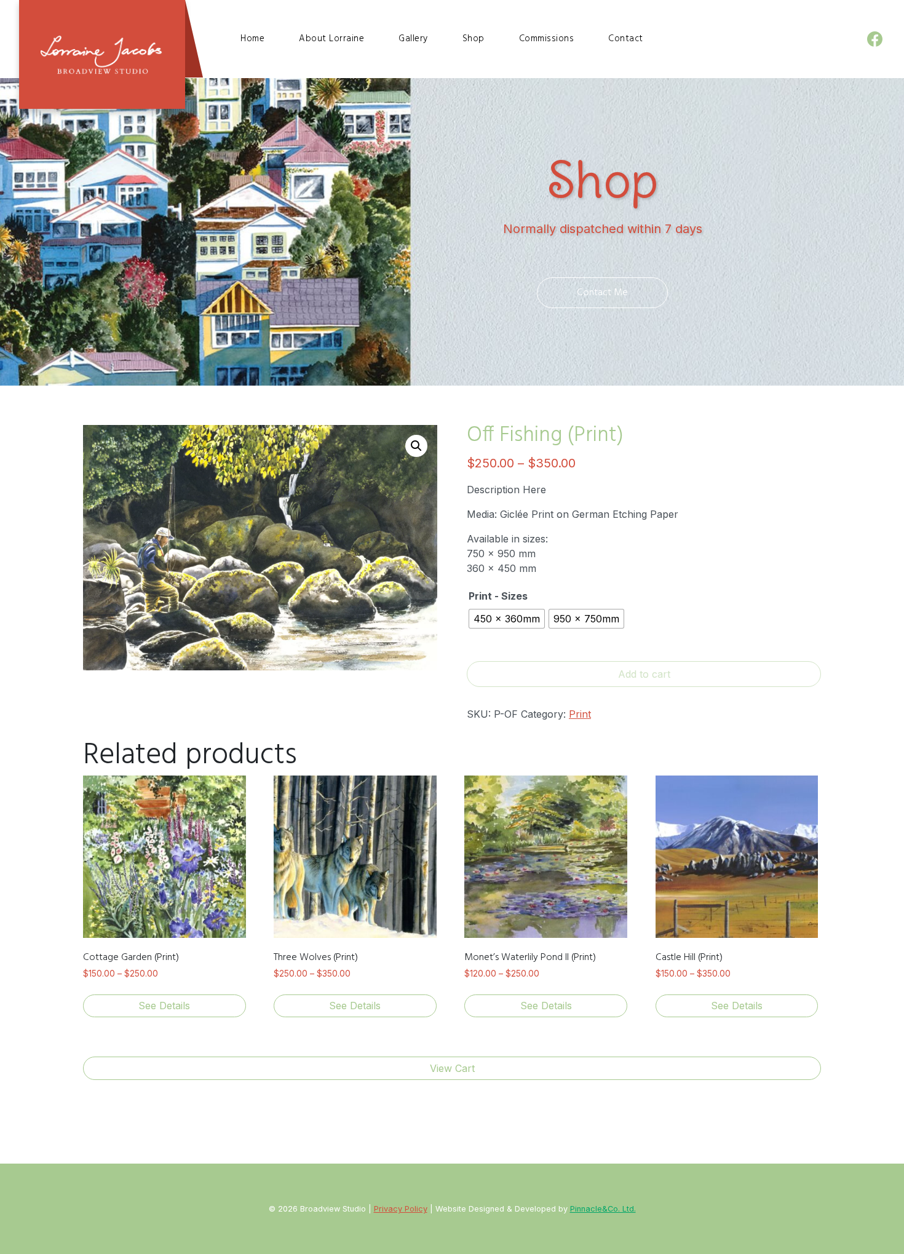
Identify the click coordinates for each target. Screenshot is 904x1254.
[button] (416, 446)
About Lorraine (331, 38)
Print (580, 714)
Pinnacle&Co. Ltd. (603, 1208)
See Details (164, 1005)
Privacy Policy (400, 1208)
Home (252, 38)
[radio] (506, 618)
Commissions (546, 38)
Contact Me (602, 293)
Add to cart (644, 674)
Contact (625, 38)
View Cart (452, 1068)
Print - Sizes (498, 596)
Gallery (413, 38)
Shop (473, 38)
